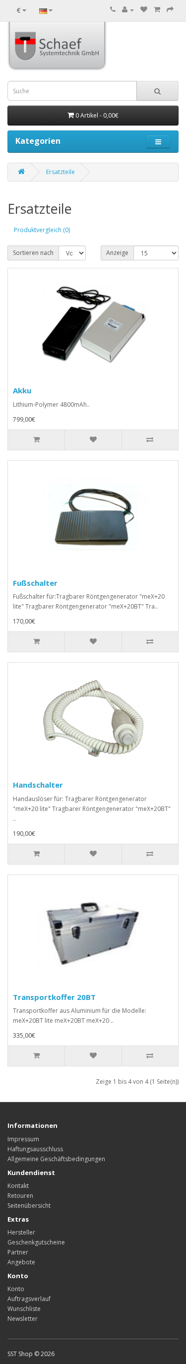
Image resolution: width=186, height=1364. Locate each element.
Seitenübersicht (29, 1205)
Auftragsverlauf (29, 1299)
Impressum (23, 1139)
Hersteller (21, 1232)
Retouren (20, 1195)
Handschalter (38, 785)
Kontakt (18, 1185)
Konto (15, 1289)
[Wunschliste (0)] (143, 9)
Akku (22, 390)
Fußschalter (35, 583)
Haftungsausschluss (35, 1149)
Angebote (21, 1262)
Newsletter (22, 1318)
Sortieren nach (33, 252)
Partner (17, 1252)
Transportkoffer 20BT (54, 997)
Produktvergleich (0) (42, 230)
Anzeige (117, 252)
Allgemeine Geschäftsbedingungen (56, 1159)
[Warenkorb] (157, 9)
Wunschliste (24, 1308)
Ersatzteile (60, 172)
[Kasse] (170, 9)
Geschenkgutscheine (36, 1242)
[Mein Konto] (128, 9)
